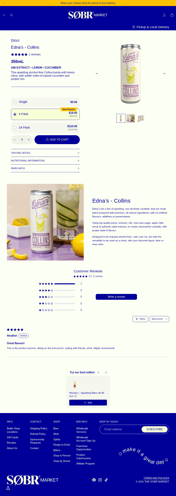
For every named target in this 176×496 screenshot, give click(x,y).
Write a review (116, 296)
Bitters (56, 450)
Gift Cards (12, 437)
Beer (56, 428)
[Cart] (172, 15)
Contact (34, 448)
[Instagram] (100, 480)
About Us (12, 448)
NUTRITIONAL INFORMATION (28, 160)
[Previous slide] (96, 74)
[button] (60, 284)
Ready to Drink (61, 444)
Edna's (15, 40)
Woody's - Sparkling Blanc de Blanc (88, 392)
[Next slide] (165, 74)
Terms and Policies (156, 478)
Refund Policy (38, 434)
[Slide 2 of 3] (130, 118)
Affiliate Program (85, 463)
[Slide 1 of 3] (121, 118)
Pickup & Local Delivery (153, 27)
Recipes (11, 442)
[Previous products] (98, 372)
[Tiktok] (106, 480)
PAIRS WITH (18, 168)
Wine (56, 434)
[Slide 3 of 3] (140, 118)
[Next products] (106, 372)
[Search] (11, 15)
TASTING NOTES (20, 153)
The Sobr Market (156, 481)
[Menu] (4, 15)
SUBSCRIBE (154, 429)
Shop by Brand (61, 461)
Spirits (56, 439)
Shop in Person (61, 455)
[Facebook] (94, 480)
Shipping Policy (38, 428)
